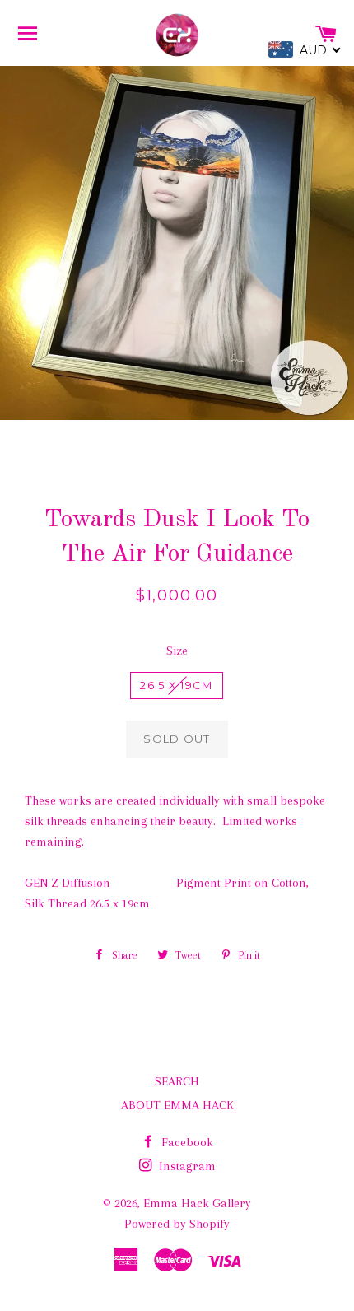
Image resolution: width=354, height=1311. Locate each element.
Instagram (186, 1166)
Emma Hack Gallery (197, 1203)
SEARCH (177, 1081)
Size (177, 650)
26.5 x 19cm (176, 685)
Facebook (185, 1142)
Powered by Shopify (177, 1223)
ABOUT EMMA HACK (177, 1105)
